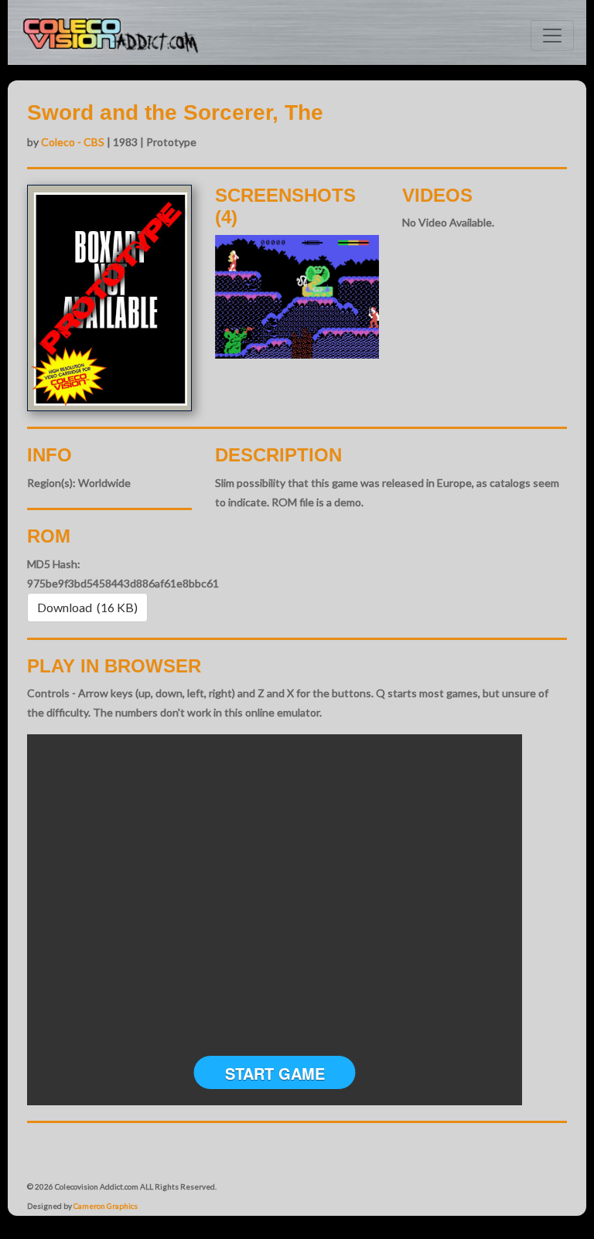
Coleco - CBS (72, 141)
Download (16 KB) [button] (87, 607)
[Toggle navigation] (552, 35)
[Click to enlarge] (297, 296)
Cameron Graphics (105, 1205)
